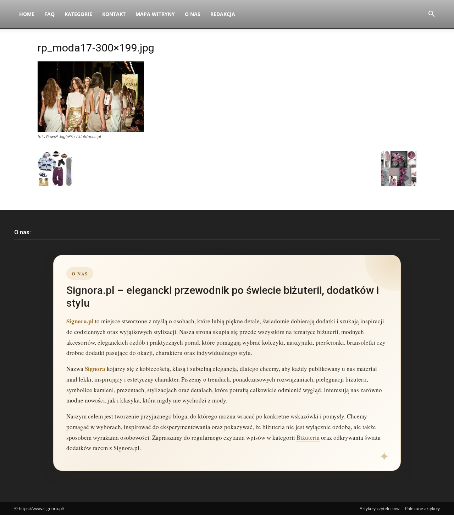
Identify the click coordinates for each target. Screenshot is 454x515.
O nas (192, 14)
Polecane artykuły (422, 508)
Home (26, 14)
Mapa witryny (155, 14)
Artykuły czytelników (379, 508)
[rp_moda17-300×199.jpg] (91, 130)
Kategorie (78, 14)
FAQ (49, 14)
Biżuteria (308, 437)
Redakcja (222, 14)
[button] (431, 14)
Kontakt (114, 14)
